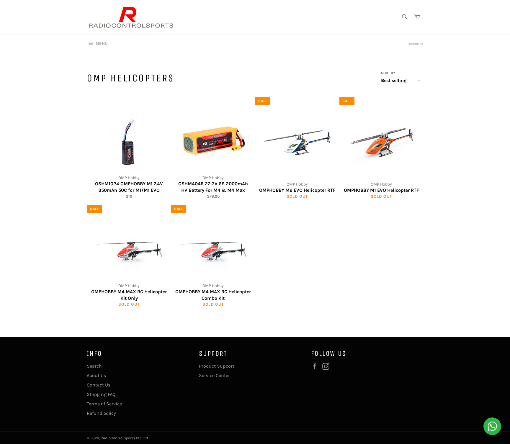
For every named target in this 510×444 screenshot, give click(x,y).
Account (416, 44)
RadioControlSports (118, 438)
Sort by (388, 73)
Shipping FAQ (101, 394)
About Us (96, 375)
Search (94, 366)
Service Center (214, 375)
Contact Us (98, 385)
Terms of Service (104, 404)
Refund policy (101, 413)
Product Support (216, 366)
